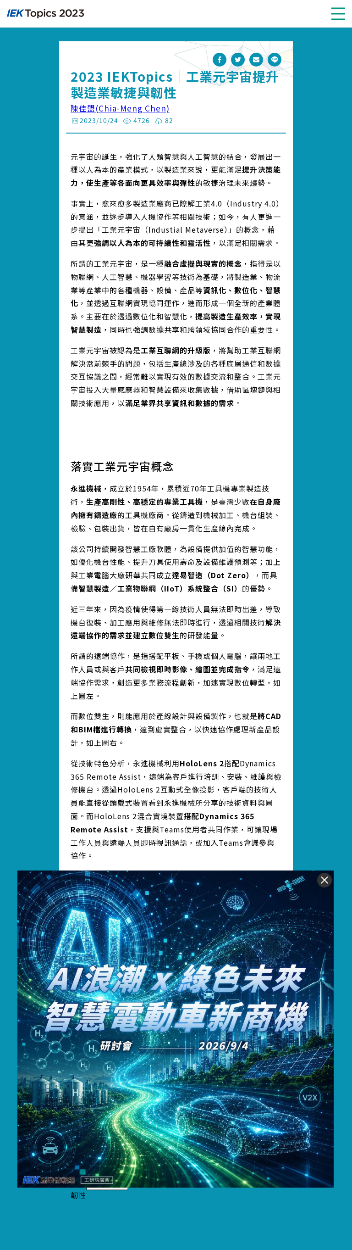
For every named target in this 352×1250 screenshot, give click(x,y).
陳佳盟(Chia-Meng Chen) (120, 108)
